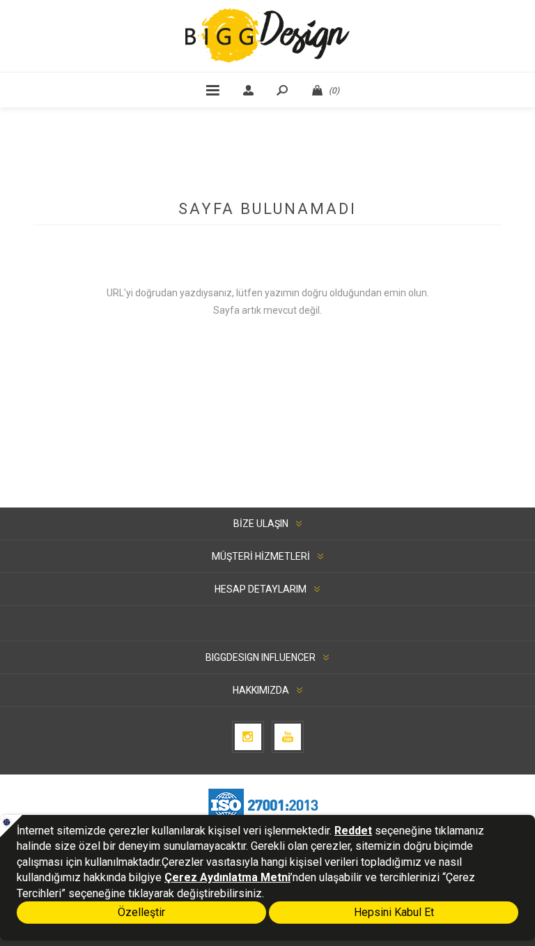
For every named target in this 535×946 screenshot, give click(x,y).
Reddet (353, 830)
